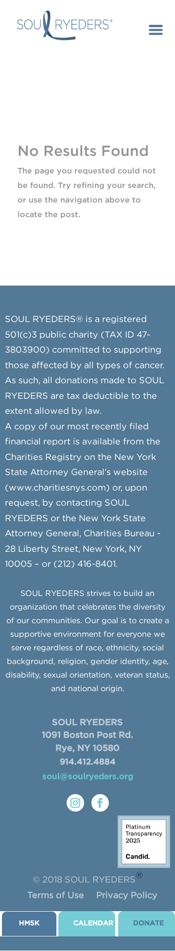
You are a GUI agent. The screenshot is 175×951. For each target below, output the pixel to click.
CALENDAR (93, 923)
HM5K (29, 923)
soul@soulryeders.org (87, 777)
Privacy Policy (127, 896)
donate (148, 923)
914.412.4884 (88, 762)
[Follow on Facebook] (100, 803)
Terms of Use (55, 896)
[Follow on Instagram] (75, 803)
